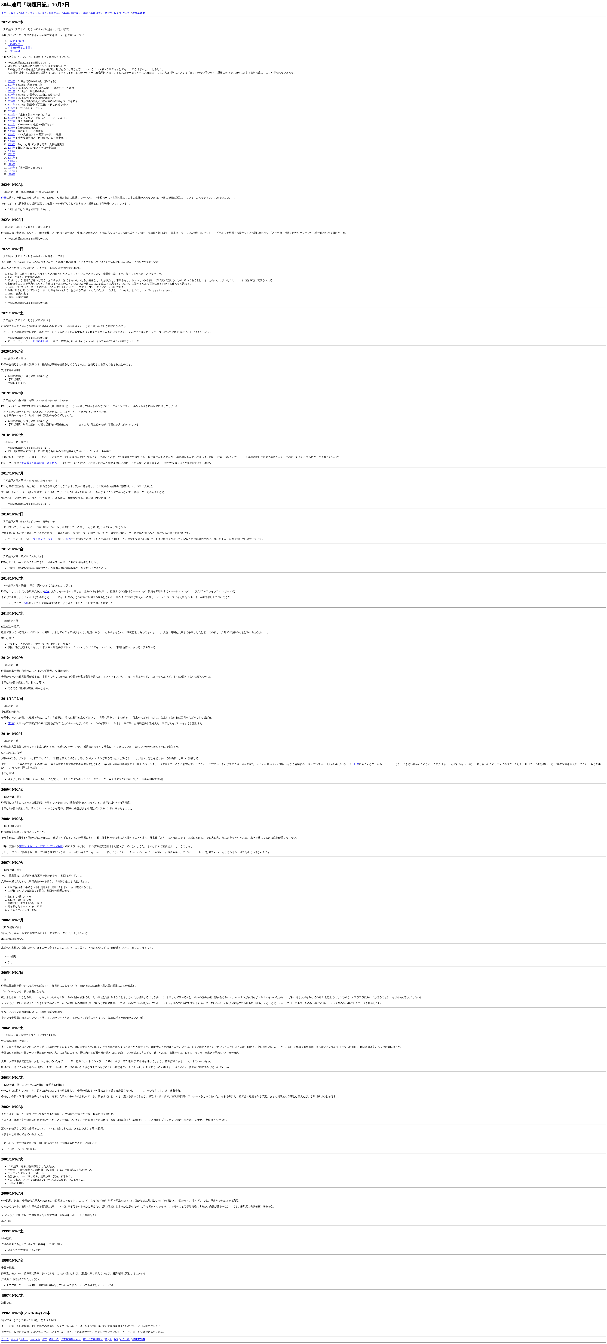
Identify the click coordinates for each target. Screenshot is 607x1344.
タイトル (35, 13)
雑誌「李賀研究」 (93, 13)
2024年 (11, 81)
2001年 (11, 157)
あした (24, 13)
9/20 (46, 591)
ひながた (125, 13)
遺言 (44, 13)
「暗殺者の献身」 (40, 341)
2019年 (11, 98)
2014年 (11, 114)
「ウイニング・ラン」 (43, 539)
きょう (14, 13)
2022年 (11, 88)
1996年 (11, 174)
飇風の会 (54, 13)
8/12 (26, 603)
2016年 (11, 108)
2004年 (11, 147)
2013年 (11, 117)
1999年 (11, 164)
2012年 (11, 121)
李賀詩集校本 (70, 13)
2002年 (11, 154)
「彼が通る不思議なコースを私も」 (39, 463)
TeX (116, 13)
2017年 (11, 104)
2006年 (11, 141)
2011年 (11, 124)
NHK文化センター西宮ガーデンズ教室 (41, 846)
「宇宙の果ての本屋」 (20, 47)
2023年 (11, 84)
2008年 (11, 134)
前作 (68, 539)
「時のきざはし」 (18, 41)
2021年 (11, 91)
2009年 (11, 131)
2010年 (11, 127)
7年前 (11, 723)
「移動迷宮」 (15, 44)
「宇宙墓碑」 (15, 51)
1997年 (11, 171)
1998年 (11, 167)
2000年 (11, 161)
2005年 (11, 144)
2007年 (11, 137)
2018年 (11, 101)
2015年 (11, 111)
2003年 (11, 151)
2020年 (11, 94)
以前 (356, 764)
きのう (5, 13)
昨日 (3, 197)
